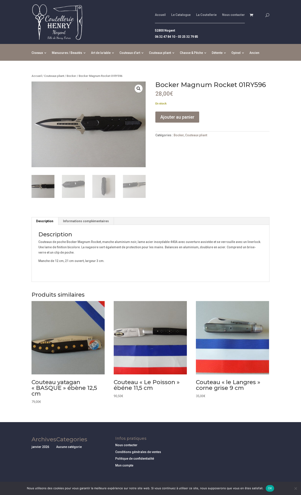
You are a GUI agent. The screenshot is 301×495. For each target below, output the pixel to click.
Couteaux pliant (160, 53)
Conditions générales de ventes (138, 452)
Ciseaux (37, 53)
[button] (139, 89)
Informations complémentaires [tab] (86, 221)
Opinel (236, 53)
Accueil (160, 15)
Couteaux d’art (129, 53)
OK (270, 488)
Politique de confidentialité (134, 458)
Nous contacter (233, 15)
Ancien (254, 53)
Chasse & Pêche (191, 53)
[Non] (295, 488)
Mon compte (124, 465)
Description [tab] (44, 221)
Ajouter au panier (177, 117)
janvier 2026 (40, 447)
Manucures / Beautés (67, 53)
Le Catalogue (181, 15)
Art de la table (101, 53)
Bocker (71, 76)
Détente (217, 53)
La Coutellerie (206, 15)
